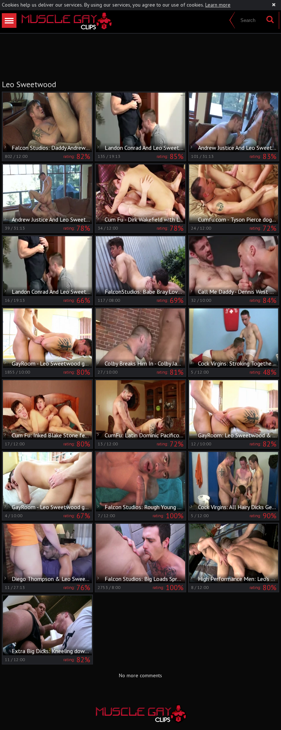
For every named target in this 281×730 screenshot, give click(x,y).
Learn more (218, 4)
